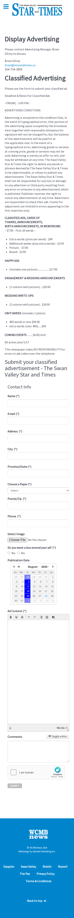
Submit (15, 785)
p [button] (10, 728)
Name (13, 396)
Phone (14, 516)
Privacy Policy (45, 874)
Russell (63, 866)
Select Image (16, 534)
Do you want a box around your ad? (32, 547)
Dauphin (8, 866)
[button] (10, 617)
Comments (15, 737)
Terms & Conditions (38, 881)
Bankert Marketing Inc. (44, 851)
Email (13, 414)
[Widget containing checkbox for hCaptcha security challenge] (36, 772)
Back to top (35, 901)
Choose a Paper (19, 484)
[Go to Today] (19, 566)
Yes (13, 553)
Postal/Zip (17, 499)
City (12, 449)
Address (15, 431)
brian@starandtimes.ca (20, 65)
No (23, 553)
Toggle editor (59, 736)
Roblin (47, 866)
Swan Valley (28, 866)
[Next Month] (53, 566)
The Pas (25, 874)
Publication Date (19, 560)
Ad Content (17, 611)
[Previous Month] (14, 566)
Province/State (19, 466)
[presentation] (10, 617)
